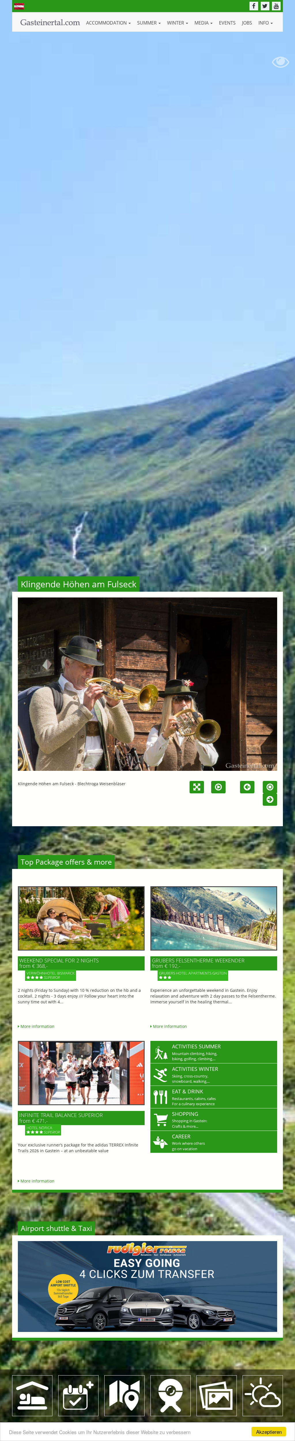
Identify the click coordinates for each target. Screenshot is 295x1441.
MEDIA (202, 23)
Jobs (247, 23)
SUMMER (147, 23)
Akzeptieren (269, 1431)
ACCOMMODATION (107, 23)
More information (36, 1026)
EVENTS (227, 23)
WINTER (176, 23)
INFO (264, 23)
